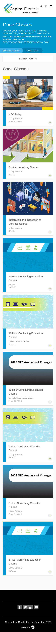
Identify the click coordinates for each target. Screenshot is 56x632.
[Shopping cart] (46, 6)
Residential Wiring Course (23, 167)
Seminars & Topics (10, 50)
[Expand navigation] (51, 6)
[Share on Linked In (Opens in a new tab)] (30, 607)
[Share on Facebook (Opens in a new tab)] (20, 607)
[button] (50, 123)
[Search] (42, 6)
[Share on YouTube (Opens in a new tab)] (36, 607)
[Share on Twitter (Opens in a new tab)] (25, 607)
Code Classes (32, 50)
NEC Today (15, 114)
